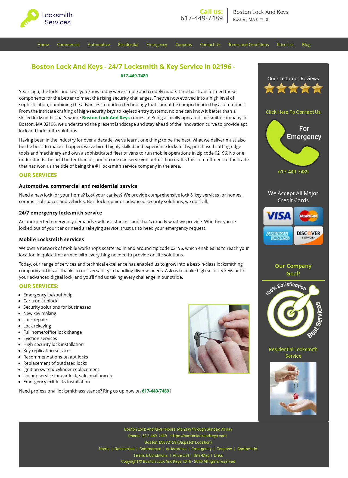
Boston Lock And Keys (106, 118)
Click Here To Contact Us (293, 112)
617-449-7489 (202, 17)
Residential (128, 44)
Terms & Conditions (150, 455)
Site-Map (202, 455)
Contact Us (210, 44)
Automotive (99, 44)
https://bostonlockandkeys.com (198, 436)
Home (43, 44)
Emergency (157, 44)
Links (218, 455)
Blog (306, 44)
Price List (285, 44)
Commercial (68, 44)
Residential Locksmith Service (293, 353)
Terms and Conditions (248, 44)
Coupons (183, 44)
